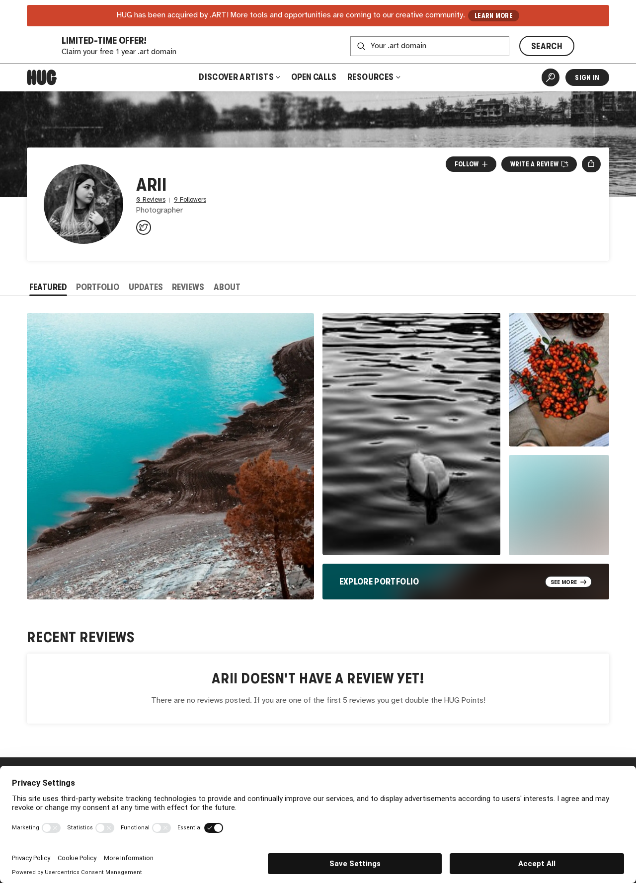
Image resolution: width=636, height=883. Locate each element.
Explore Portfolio (379, 582)
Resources (371, 77)
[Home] (42, 77)
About (227, 287)
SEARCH (546, 46)
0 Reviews (150, 200)
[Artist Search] (550, 77)
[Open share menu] (591, 164)
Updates (146, 287)
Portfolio (97, 287)
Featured (48, 287)
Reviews (188, 287)
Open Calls (313, 77)
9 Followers (190, 200)
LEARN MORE (494, 15)
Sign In (587, 77)
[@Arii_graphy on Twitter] (143, 227)
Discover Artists (236, 77)
